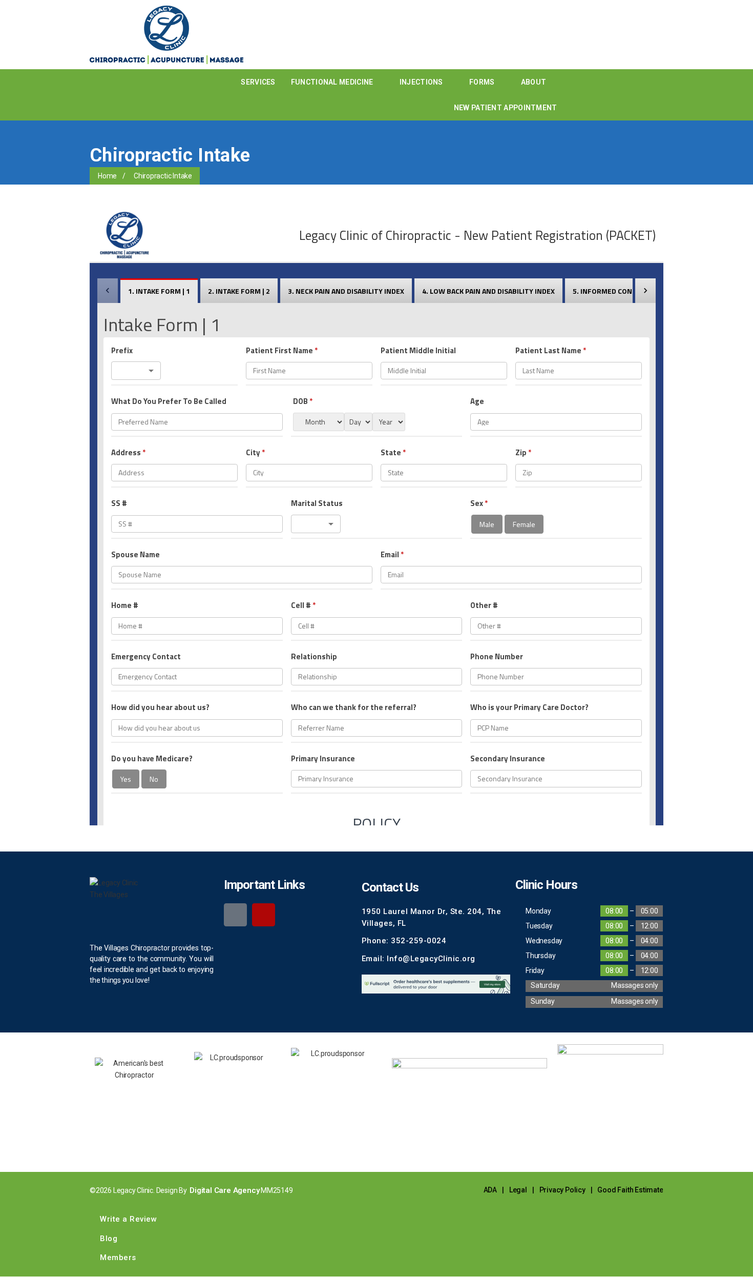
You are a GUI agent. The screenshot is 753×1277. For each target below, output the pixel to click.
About (534, 82)
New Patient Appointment (505, 108)
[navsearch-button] (578, 95)
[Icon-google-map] (235, 914)
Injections (421, 82)
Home (107, 176)
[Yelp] (263, 914)
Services (258, 82)
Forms (482, 82)
